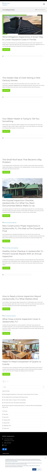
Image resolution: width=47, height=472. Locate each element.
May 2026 (6, 414)
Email (5, 445)
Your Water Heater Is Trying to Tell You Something (15, 400)
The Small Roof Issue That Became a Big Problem (15, 402)
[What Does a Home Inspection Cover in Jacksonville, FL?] (9, 315)
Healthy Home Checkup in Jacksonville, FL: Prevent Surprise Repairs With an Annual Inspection (23, 253)
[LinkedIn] (6, 449)
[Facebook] (3, 449)
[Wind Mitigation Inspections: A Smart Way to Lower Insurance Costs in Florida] (22, 24)
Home (36, 9)
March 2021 (6, 428)
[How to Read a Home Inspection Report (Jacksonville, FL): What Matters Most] (16, 284)
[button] (44, 4)
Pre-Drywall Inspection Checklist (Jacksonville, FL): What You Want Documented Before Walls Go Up (18, 203)
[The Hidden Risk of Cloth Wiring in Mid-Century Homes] (22, 65)
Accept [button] (34, 469)
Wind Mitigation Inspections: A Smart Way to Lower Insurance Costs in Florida (21, 394)
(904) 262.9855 (7, 442)
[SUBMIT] (43, 387)
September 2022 (7, 425)
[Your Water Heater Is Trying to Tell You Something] (22, 106)
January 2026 (6, 422)
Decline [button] (39, 469)
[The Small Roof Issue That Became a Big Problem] (22, 147)
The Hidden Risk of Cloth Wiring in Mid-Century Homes (16, 397)
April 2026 (6, 417)
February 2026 (7, 420)
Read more (6, 49)
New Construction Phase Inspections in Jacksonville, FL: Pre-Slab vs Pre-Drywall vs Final (22, 228)
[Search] (23, 387)
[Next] (8, 381)
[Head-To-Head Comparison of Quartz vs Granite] (20, 349)
